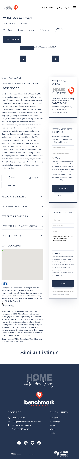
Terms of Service (63, 294)
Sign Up (67, 8)
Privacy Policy (8, 305)
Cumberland (24, 339)
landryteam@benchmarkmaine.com (26, 421)
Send (63, 284)
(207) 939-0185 (48, 8)
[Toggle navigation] (74, 7)
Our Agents (63, 112)
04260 (5, 341)
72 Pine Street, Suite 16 (21, 427)
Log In (61, 8)
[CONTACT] (12, 39)
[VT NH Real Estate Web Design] (61, 454)
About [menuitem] (52, 425)
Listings (11, 339)
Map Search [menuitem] (55, 417)
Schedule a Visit (69, 213)
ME (16, 339)
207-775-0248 (59, 103)
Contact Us (55, 112)
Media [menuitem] (52, 429)
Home (4, 339)
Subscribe (63, 188)
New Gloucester (36, 339)
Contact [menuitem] (53, 432)
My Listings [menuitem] (55, 421)
